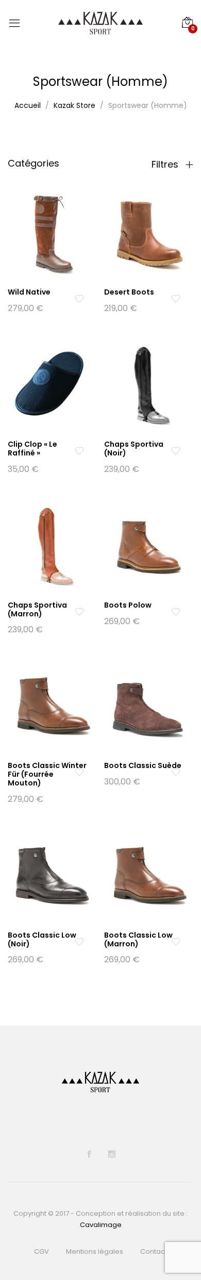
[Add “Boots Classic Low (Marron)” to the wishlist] (175, 942)
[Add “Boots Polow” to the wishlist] (175, 612)
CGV (41, 1251)
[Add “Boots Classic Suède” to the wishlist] (175, 772)
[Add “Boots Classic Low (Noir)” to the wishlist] (79, 942)
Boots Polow (128, 605)
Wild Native (29, 292)
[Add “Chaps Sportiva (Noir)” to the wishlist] (175, 451)
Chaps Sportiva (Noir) (133, 448)
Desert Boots (129, 292)
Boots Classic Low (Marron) (138, 939)
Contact (153, 1251)
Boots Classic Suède (142, 765)
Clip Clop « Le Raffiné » (32, 448)
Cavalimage (101, 1225)
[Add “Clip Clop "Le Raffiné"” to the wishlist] (79, 451)
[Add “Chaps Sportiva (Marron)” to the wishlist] (79, 612)
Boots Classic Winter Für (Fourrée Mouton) (47, 774)
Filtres (166, 164)
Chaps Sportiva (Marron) (37, 609)
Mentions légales (94, 1251)
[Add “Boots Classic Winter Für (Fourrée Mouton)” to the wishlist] (79, 772)
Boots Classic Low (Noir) (42, 939)
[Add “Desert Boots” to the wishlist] (175, 298)
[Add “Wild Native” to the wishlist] (79, 298)
